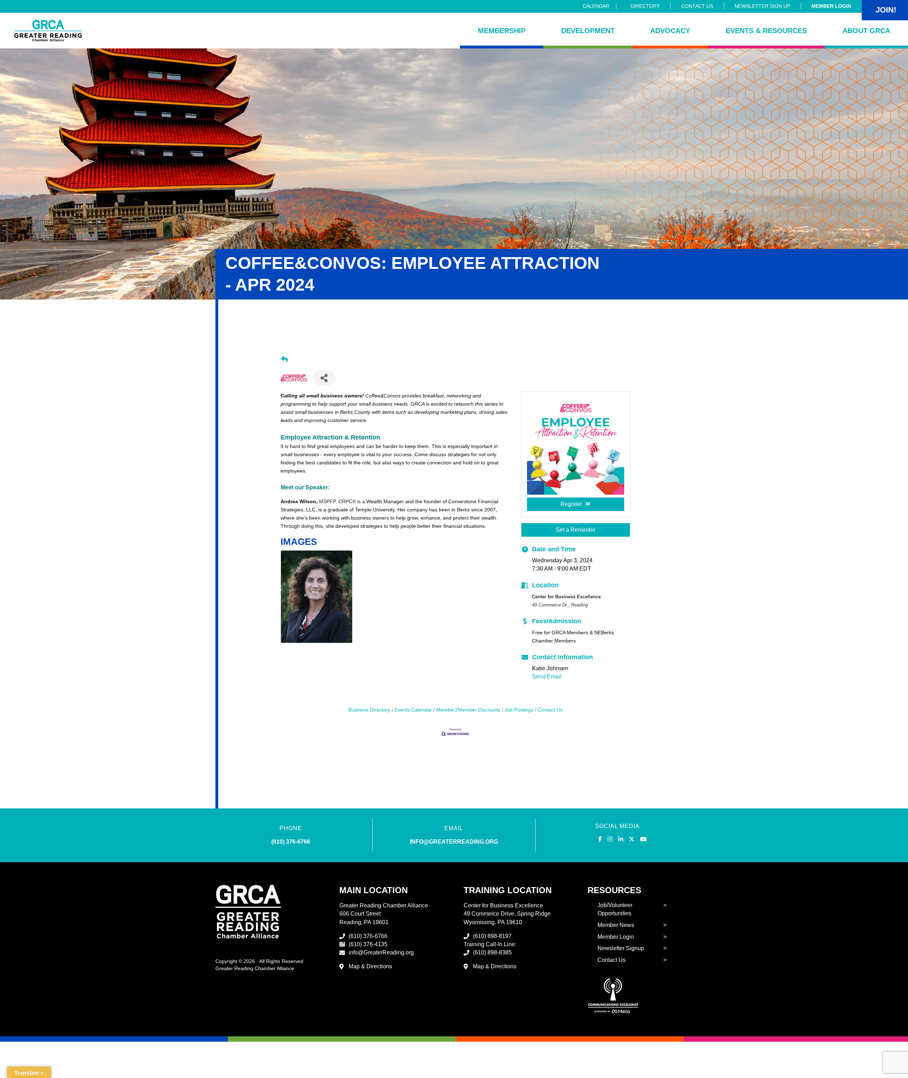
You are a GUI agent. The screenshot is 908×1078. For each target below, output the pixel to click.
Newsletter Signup (620, 948)
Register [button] (571, 504)
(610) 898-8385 (492, 952)
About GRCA (866, 31)
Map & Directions (370, 966)
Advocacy (670, 31)
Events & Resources (766, 31)
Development (588, 31)
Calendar (596, 6)
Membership (502, 31)
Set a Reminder (575, 530)
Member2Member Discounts (468, 710)
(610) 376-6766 (290, 842)
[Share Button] (324, 378)
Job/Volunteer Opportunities (614, 909)
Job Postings (519, 710)
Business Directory (369, 710)
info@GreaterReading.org (381, 952)
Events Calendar (413, 710)
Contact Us (697, 6)
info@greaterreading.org (454, 842)
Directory (645, 6)
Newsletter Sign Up (762, 6)
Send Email (547, 676)
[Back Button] (284, 360)
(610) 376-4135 (368, 944)
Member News (615, 925)
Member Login (831, 6)
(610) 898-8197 (492, 936)
